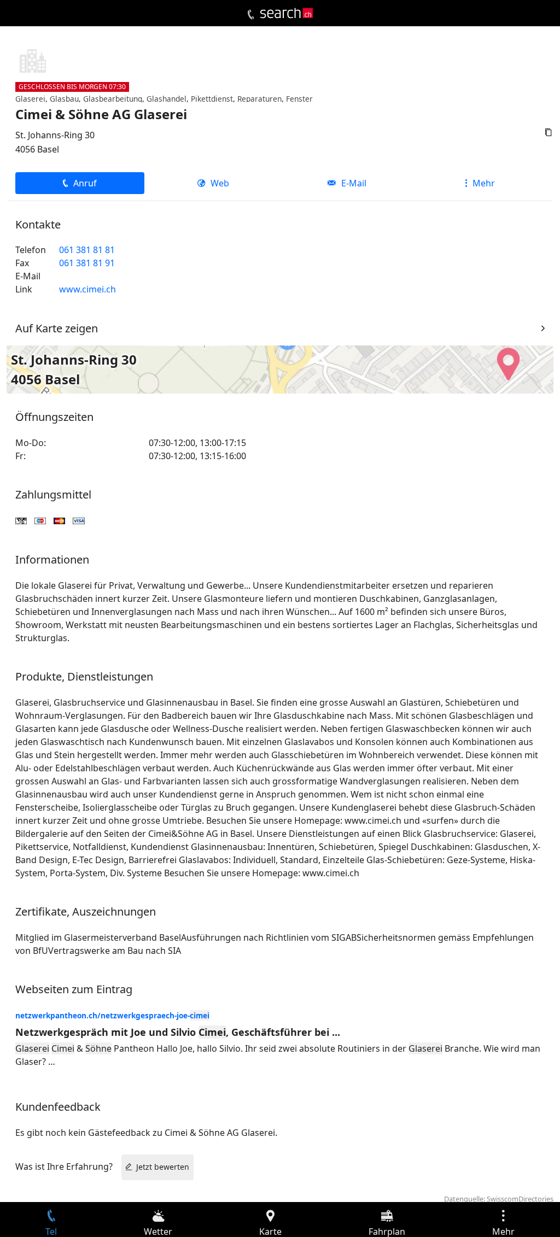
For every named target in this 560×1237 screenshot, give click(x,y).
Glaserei (30, 98)
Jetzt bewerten (162, 1167)
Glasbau (64, 98)
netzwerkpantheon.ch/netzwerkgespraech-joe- (112, 1015)
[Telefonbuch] (251, 14)
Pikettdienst (212, 98)
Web (220, 183)
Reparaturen (259, 98)
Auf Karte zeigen (56, 328)
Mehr (483, 183)
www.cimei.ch (87, 289)
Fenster (299, 98)
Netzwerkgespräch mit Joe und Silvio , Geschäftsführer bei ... (177, 1032)
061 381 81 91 (87, 263)
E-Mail (353, 183)
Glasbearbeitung (112, 98)
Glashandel (166, 98)
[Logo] (286, 13)
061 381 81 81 (87, 250)
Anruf (85, 183)
